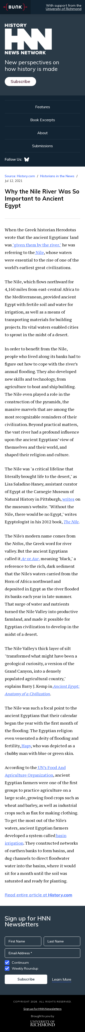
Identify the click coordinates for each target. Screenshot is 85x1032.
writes (68, 499)
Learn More (61, 979)
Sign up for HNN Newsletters (42, 1008)
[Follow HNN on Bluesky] (26, 159)
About (42, 132)
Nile (39, 252)
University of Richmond (63, 9)
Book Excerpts (42, 119)
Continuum (20, 962)
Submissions (42, 145)
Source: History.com (20, 176)
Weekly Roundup (25, 968)
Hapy (26, 745)
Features (42, 106)
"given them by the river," (36, 245)
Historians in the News (57, 176)
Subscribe (20, 81)
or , (30, 558)
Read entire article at (38, 895)
